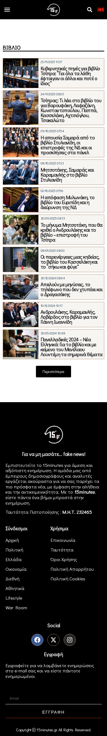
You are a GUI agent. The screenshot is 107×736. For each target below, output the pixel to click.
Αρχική (12, 540)
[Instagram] (70, 640)
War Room (16, 607)
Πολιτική (14, 549)
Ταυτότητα (62, 549)
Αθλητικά (14, 588)
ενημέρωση (17, 503)
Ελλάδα (13, 559)
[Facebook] (37, 640)
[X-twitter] (53, 640)
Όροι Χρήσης (63, 559)
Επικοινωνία (62, 540)
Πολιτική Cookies (67, 578)
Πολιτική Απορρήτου (72, 569)
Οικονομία (16, 569)
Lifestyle (13, 598)
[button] (89, 9)
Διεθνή (12, 578)
